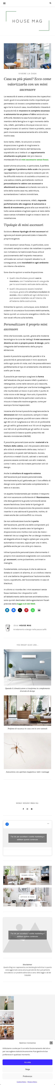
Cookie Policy (21, 1082)
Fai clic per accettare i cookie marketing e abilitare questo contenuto (27, 838)
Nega (27, 1069)
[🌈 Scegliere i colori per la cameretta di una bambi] (7, 1018)
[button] (51, 1043)
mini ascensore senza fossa (34, 159)
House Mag (25, 625)
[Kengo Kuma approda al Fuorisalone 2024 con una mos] (7, 1033)
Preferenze (27, 1076)
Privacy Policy (32, 1082)
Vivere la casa (28, 73)
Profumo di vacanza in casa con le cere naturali (27, 728)
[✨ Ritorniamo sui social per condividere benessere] (7, 1003)
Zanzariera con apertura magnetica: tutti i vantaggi (27, 772)
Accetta (27, 1062)
